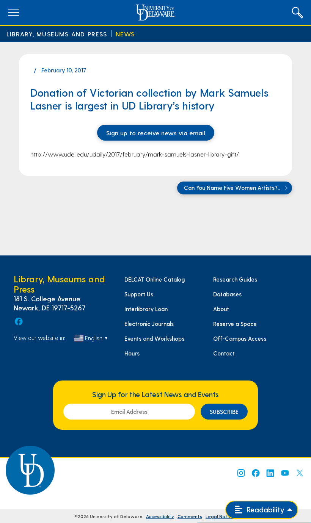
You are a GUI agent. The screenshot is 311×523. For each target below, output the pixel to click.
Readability (264, 509)
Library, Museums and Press (56, 34)
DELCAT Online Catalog (154, 279)
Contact (224, 353)
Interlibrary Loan (146, 308)
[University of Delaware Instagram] (240, 473)
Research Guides (235, 279)
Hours (132, 353)
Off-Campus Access (239, 338)
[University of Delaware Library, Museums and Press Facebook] (18, 321)
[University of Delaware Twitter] (299, 473)
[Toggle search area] (297, 12)
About (221, 308)
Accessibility (160, 516)
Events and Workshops (154, 338)
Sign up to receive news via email (155, 132)
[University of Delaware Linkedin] (270, 473)
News (125, 34)
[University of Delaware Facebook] (255, 473)
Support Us (138, 294)
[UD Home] (155, 12)
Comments (189, 516)
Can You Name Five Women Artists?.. (232, 187)
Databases (227, 294)
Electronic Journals (149, 323)
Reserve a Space (235, 323)
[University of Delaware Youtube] (284, 473)
